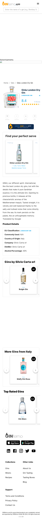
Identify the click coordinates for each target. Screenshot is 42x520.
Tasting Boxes (29, 477)
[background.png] (21, 62)
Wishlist (7, 119)
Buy (35, 119)
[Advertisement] (21, 36)
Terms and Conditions (14, 496)
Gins (12, 83)
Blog (25, 482)
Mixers (8, 473)
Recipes (8, 477)
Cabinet (16, 119)
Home (6, 83)
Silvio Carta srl (20, 243)
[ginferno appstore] (13, 442)
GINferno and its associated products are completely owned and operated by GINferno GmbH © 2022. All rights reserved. (21, 513)
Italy (22, 238)
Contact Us (10, 505)
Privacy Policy (11, 500)
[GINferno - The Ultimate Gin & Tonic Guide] (11, 3)
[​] (21, 9)
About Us (27, 468)
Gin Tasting (27, 473)
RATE (25, 119)
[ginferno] (17, 437)
